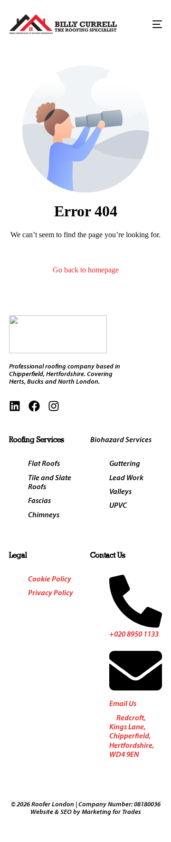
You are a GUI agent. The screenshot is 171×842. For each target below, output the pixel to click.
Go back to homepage (86, 270)
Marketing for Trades (111, 812)
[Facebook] (34, 406)
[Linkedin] (14, 406)
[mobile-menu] (152, 24)
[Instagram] (53, 406)
